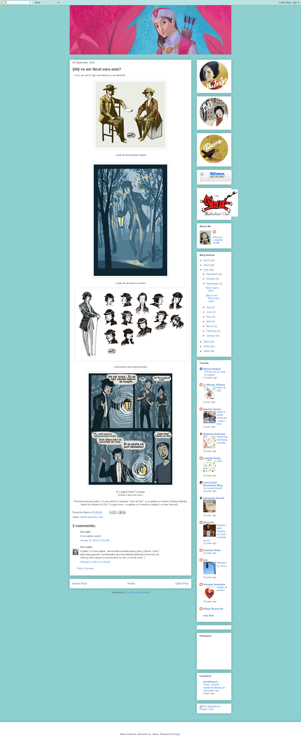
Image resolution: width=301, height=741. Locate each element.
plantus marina (212, 409)
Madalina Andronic (214, 434)
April (209, 321)
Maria (83, 547)
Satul (219, 461)
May (209, 316)
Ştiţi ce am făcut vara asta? (212, 298)
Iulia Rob (208, 615)
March (210, 326)
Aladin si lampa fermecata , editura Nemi (222, 418)
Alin (82, 532)
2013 (206, 260)
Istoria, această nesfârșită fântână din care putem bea (214, 687)
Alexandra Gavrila (213, 498)
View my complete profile (218, 240)
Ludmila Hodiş (212, 458)
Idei (205, 560)
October (211, 278)
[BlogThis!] (114, 512)
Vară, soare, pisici (212, 289)
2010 (206, 341)
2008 (206, 351)
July (208, 307)
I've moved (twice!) (212, 488)
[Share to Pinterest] (124, 512)
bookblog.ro (210, 681)
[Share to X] (117, 512)
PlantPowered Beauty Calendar (222, 440)
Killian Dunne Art (213, 608)
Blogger (176, 734)
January (211, 335)
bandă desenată (88, 517)
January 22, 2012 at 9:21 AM (94, 540)
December (212, 274)
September (212, 283)
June (209, 312)
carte (100, 517)
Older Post (181, 583)
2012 (206, 265)
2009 (206, 346)
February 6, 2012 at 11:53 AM (95, 562)
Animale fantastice (214, 584)
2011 (206, 269)
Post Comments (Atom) (137, 592)
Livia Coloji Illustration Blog (212, 484)
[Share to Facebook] (121, 512)
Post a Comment (85, 568)
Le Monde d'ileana (214, 384)
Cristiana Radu (212, 550)
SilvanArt (208, 522)
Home (131, 583)
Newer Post (79, 583)
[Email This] (111, 512)
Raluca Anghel (212, 368)
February (211, 331)
